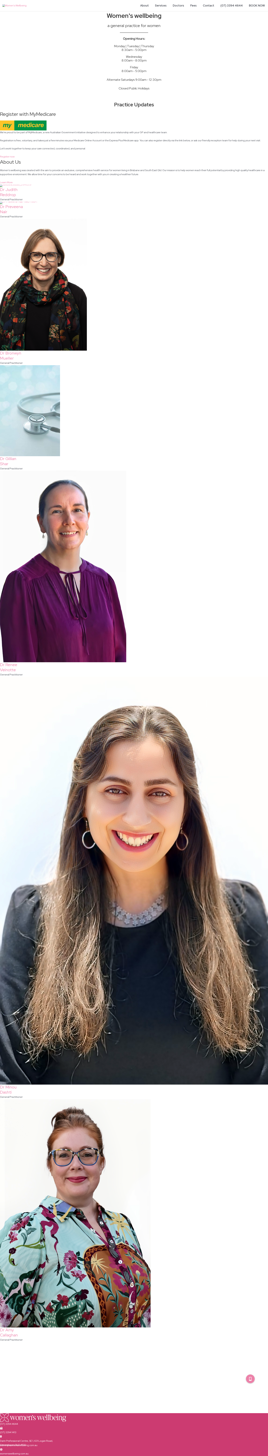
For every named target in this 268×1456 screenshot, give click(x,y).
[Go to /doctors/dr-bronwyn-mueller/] (134, 285)
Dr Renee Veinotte (8, 667)
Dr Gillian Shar (8, 461)
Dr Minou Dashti (8, 1089)
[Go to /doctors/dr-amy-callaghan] (134, 1213)
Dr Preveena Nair (11, 209)
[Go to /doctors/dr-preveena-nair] (134, 203)
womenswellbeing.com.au (14, 1453)
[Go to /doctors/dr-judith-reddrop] (134, 186)
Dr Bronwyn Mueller (10, 355)
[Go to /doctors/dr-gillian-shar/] (134, 410)
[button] (250, 1378)
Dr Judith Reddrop (9, 192)
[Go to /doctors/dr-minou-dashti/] (134, 881)
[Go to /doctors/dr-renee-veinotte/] (134, 566)
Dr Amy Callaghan (9, 1332)
